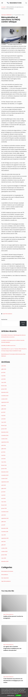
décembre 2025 (4, 392)
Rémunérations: (4, 574)
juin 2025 (3, 412)
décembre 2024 (4, 432)
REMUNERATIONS (16, 3)
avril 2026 (3, 379)
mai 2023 (3, 495)
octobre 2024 (4, 438)
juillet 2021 (3, 521)
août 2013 (3, 541)
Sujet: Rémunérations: (7, 313)
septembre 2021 (4, 518)
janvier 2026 (4, 389)
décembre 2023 (4, 471)
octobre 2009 (4, 551)
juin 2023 (3, 491)
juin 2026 (3, 372)
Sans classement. (5, 577)
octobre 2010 (4, 548)
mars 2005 (3, 558)
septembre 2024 (5, 442)
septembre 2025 (5, 402)
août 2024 (3, 445)
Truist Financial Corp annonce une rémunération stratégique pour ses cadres (13, 680)
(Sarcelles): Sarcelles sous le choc (8, 345)
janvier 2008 (4, 554)
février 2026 (4, 385)
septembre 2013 (4, 538)
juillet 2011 (3, 544)
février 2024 (4, 465)
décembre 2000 (4, 561)
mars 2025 (3, 422)
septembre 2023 (5, 481)
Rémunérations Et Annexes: (7, 571)
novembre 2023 (4, 475)
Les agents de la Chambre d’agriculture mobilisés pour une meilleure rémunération (12, 648)
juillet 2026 (3, 369)
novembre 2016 (4, 531)
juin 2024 (3, 452)
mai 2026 (3, 375)
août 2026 (3, 365)
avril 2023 (3, 498)
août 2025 (3, 405)
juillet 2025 (3, 408)
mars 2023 (3, 501)
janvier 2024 (4, 468)
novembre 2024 (4, 435)
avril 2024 (3, 458)
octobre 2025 (4, 398)
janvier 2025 (4, 428)
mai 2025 (3, 415)
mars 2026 (3, 382)
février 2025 (4, 425)
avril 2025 (3, 418)
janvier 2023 (4, 508)
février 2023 (4, 505)
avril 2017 (3, 524)
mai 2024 (3, 455)
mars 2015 (3, 534)
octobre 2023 (4, 478)
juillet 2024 (3, 448)
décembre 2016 (4, 528)
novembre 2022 (4, 511)
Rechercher (4, 319)
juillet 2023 (3, 488)
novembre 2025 (4, 395)
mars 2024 (3, 461)
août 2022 (3, 515)
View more (21, 693)
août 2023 (3, 485)
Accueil (3, 7)
